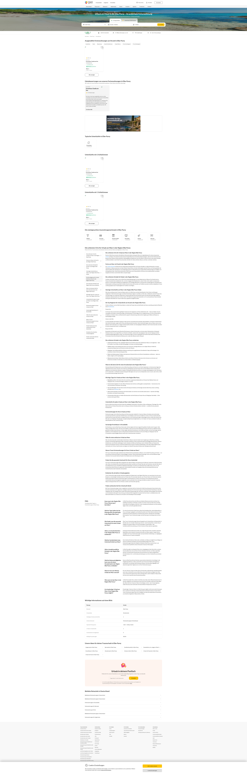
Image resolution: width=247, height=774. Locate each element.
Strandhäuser (97, 753)
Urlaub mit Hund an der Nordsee (86, 732)
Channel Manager (141, 728)
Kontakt (110, 736)
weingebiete (97, 751)
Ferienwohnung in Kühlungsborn (86, 756)
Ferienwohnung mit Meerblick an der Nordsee (86, 745)
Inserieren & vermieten (128, 728)
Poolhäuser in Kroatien (84, 739)
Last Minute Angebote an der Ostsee (86, 751)
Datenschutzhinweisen (106, 770)
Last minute (97, 741)
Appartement (97, 739)
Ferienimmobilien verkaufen (158, 736)
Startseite (87, 36)
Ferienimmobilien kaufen (157, 734)
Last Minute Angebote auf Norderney (86, 753)
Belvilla (154, 747)
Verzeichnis (155, 745)
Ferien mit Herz (155, 732)
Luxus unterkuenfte (98, 749)
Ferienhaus (116, 389)
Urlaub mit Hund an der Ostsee (85, 730)
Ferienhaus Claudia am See (92, 61)
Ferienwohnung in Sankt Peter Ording (86, 760)
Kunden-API (140, 730)
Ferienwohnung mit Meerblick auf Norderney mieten (86, 742)
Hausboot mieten (98, 728)
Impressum (155, 741)
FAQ (110, 734)
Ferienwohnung (97, 734)
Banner (125, 734)
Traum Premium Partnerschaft (129, 730)
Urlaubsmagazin (112, 730)
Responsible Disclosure (157, 743)
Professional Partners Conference (144, 732)
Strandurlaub (98, 36)
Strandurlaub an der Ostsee (85, 736)
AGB (153, 738)
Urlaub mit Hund (111, 266)
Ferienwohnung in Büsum (84, 754)
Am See (96, 745)
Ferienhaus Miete (98, 732)
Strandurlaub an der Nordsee (85, 738)
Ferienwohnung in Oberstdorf (85, 758)
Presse (154, 730)
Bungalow (96, 730)
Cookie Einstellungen (152, 770)
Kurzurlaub (97, 743)
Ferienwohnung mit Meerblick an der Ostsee (86, 749)
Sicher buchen (111, 732)
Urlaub (107, 256)
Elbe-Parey (92, 36)
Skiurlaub (96, 747)
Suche (110, 728)
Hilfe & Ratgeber (126, 732)
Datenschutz (155, 739)
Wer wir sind (155, 728)
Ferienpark (97, 738)
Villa (95, 736)
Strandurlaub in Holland (84, 734)
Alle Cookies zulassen (152, 766)
